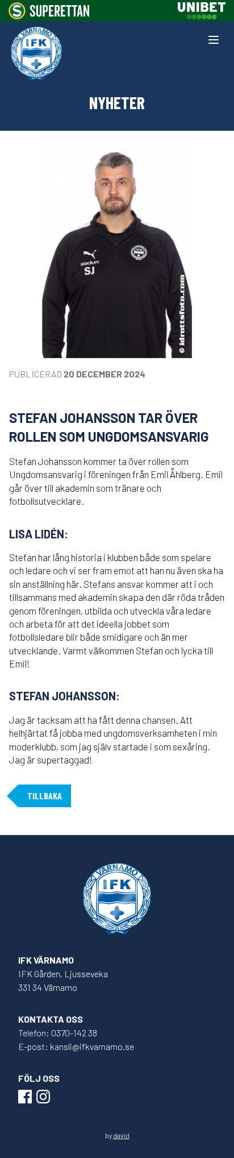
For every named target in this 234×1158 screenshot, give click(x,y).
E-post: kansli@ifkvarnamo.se (76, 1046)
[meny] (213, 39)
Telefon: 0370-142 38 (57, 1032)
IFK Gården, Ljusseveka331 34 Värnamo (63, 980)
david (121, 1135)
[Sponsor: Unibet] (201, 10)
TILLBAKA (44, 795)
